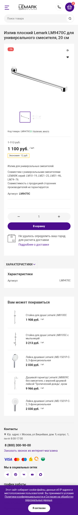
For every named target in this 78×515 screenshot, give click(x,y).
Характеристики (19, 264)
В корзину (39, 226)
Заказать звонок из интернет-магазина (31, 450)
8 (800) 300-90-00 (59, 7)
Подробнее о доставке (34, 244)
